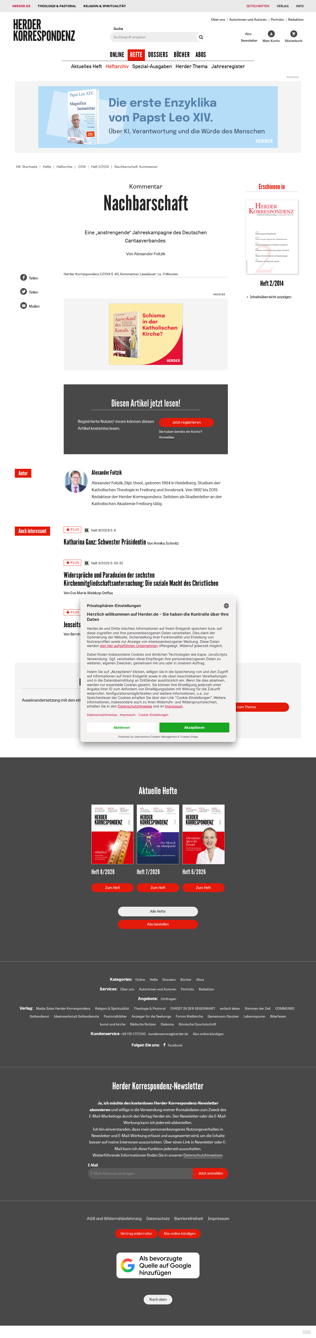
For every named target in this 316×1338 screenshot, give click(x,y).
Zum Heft (112, 887)
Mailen (34, 306)
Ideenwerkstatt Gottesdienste (76, 1016)
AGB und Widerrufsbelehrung (114, 1218)
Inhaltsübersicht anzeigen (270, 296)
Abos (201, 55)
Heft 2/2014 (100, 166)
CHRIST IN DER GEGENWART (192, 1008)
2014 (82, 166)
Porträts (277, 19)
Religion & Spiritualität (104, 6)
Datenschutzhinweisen (202, 1155)
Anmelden (166, 437)
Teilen (33, 278)
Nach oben (158, 1299)
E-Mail (93, 1165)
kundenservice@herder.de (168, 1034)
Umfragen (168, 999)
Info (300, 6)
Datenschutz (158, 1218)
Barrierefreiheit (188, 1218)
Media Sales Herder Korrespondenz (63, 1008)
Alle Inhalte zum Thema (237, 706)
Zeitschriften (257, 6)
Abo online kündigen (208, 1034)
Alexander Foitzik (149, 253)
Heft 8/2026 (100, 530)
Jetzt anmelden (210, 1173)
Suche (118, 28)
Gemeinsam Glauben (223, 1016)
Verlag (283, 6)
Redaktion (296, 19)
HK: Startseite (26, 166)
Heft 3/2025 (100, 563)
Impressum (218, 1218)
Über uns (218, 19)
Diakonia (167, 1024)
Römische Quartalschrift (197, 1024)
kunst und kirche (112, 1024)
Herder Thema (192, 66)
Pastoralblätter (115, 1016)
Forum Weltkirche (189, 1016)
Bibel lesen (278, 1016)
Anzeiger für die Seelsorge (151, 1016)
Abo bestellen (158, 924)
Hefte (136, 55)
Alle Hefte (158, 911)
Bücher (182, 55)
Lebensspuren (254, 1016)
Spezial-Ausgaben (152, 66)
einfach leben (230, 1008)
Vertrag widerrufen (136, 1233)
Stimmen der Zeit (258, 1008)
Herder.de (21, 6)
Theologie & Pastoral (57, 6)
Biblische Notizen (143, 1024)
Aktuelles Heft (86, 66)
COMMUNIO (285, 1008)
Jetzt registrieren (186, 422)
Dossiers (158, 55)
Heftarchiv (117, 66)
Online (117, 55)
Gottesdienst (39, 1016)
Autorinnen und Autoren (248, 19)
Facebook (175, 1045)
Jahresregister (228, 66)
